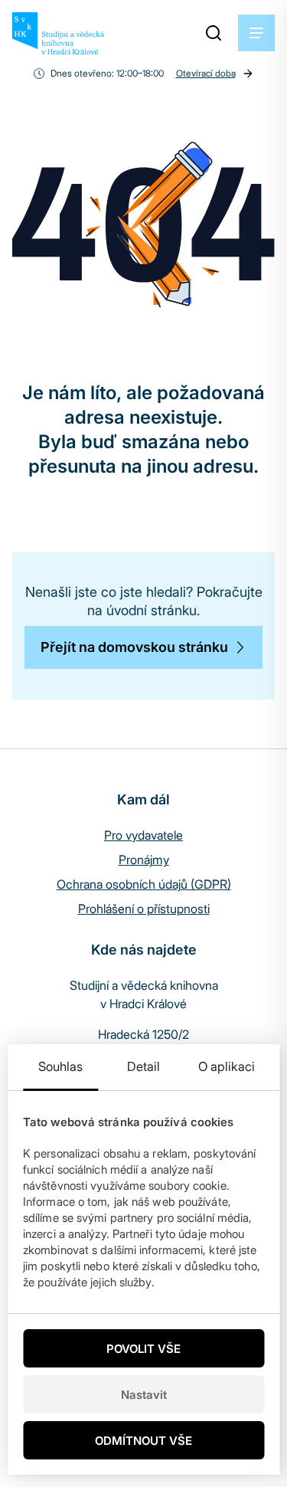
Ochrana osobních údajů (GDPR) (144, 884)
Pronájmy (144, 859)
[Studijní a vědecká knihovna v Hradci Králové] (58, 33)
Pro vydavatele (143, 835)
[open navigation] (256, 33)
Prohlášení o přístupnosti (144, 908)
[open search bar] (213, 33)
